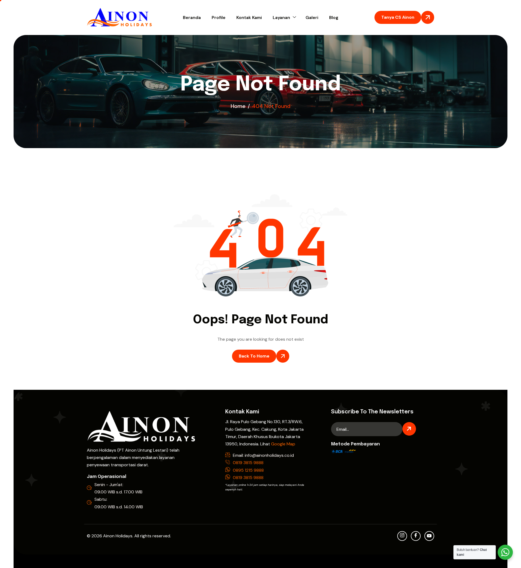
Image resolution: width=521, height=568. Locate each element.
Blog (333, 17)
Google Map (283, 444)
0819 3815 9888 (248, 462)
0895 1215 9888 (248, 470)
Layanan (281, 17)
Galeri (312, 17)
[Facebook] (416, 536)
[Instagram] (402, 536)
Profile (218, 17)
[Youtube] (429, 536)
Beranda (192, 17)
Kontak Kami (249, 17)
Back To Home (254, 356)
